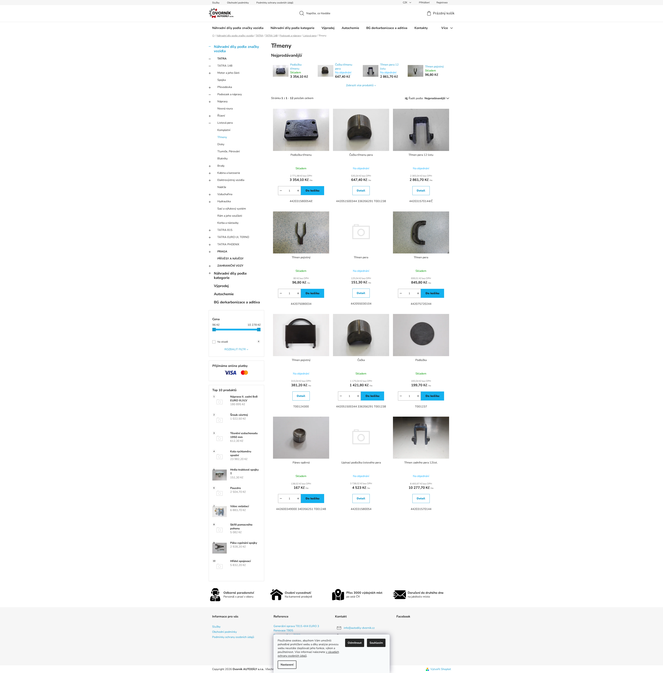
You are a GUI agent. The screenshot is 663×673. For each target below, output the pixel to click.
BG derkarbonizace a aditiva (237, 302)
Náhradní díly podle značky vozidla (236, 48)
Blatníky (222, 158)
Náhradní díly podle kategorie (230, 275)
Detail (361, 191)
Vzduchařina (224, 194)
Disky (220, 144)
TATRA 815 (224, 230)
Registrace (442, 2)
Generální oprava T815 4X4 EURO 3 (296, 626)
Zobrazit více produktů (360, 85)
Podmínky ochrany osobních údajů (274, 2)
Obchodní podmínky (238, 2)
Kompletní (223, 130)
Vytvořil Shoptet (440, 669)
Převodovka (224, 87)
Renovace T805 (283, 630)
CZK (405, 2)
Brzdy (220, 166)
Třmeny (222, 137)
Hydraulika (224, 201)
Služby (215, 2)
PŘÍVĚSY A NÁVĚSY (230, 259)
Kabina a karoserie (228, 173)
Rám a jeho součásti (229, 216)
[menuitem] (238, 28)
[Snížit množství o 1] (280, 190)
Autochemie (224, 294)
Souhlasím (376, 643)
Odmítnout (355, 643)
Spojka (221, 80)
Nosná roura (225, 108)
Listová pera (225, 123)
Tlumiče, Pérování (228, 151)
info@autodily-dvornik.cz (359, 628)
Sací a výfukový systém (231, 209)
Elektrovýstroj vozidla (230, 180)
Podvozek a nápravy (229, 94)
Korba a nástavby (228, 223)
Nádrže (221, 187)
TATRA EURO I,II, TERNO (233, 237)
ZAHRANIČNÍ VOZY (230, 266)
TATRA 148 (224, 66)
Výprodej (221, 285)
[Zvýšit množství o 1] (298, 190)
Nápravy (222, 101)
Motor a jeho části (228, 73)
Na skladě (238, 341)
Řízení (221, 116)
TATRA (222, 59)
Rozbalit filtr (235, 349)
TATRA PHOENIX (228, 244)
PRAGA (222, 251)
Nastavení (287, 665)
